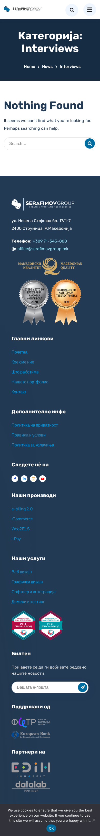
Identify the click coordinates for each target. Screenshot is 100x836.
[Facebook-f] (15, 478)
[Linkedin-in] (24, 478)
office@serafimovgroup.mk (42, 248)
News (47, 66)
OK (51, 828)
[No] (93, 819)
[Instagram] (33, 478)
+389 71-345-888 (50, 241)
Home (29, 66)
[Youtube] (42, 478)
